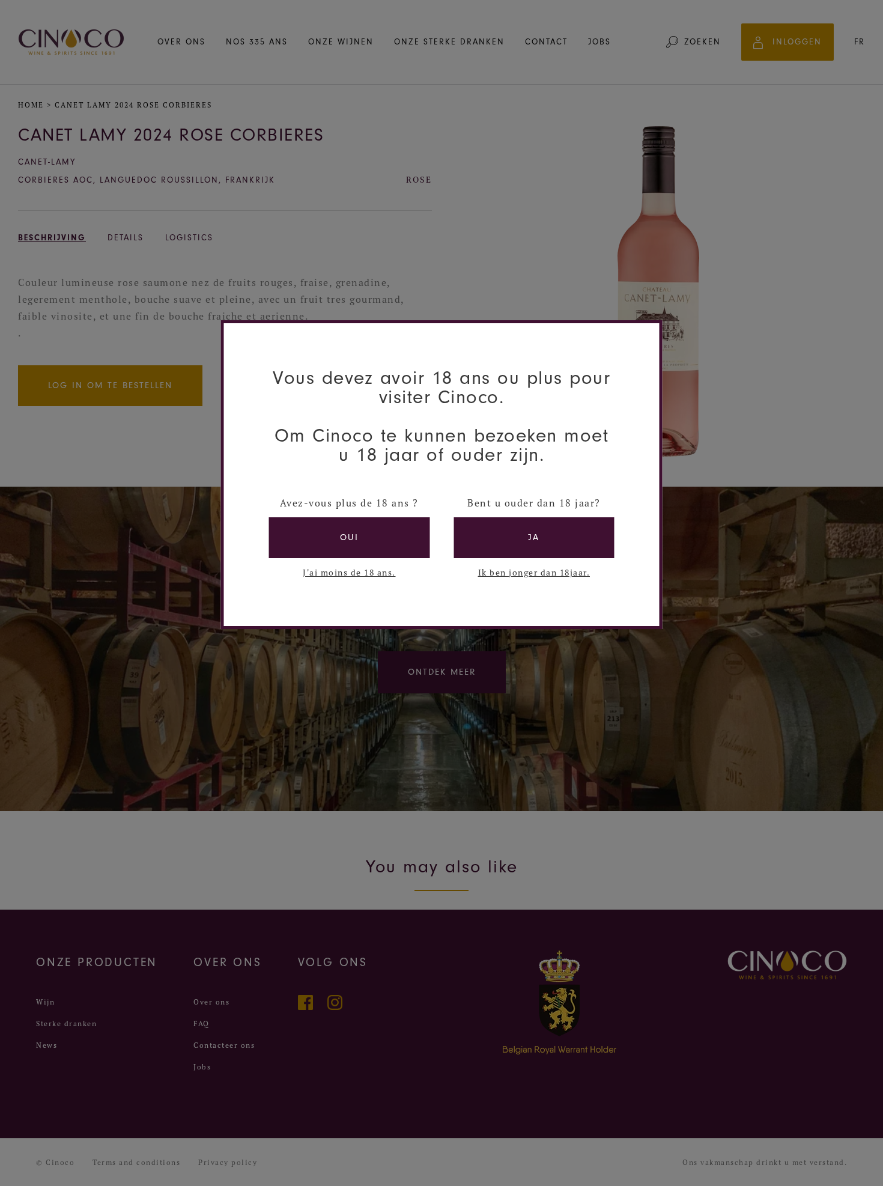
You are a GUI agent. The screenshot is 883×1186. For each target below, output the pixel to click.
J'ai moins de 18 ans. (349, 572)
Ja (533, 537)
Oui (349, 537)
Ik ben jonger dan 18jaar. (534, 572)
